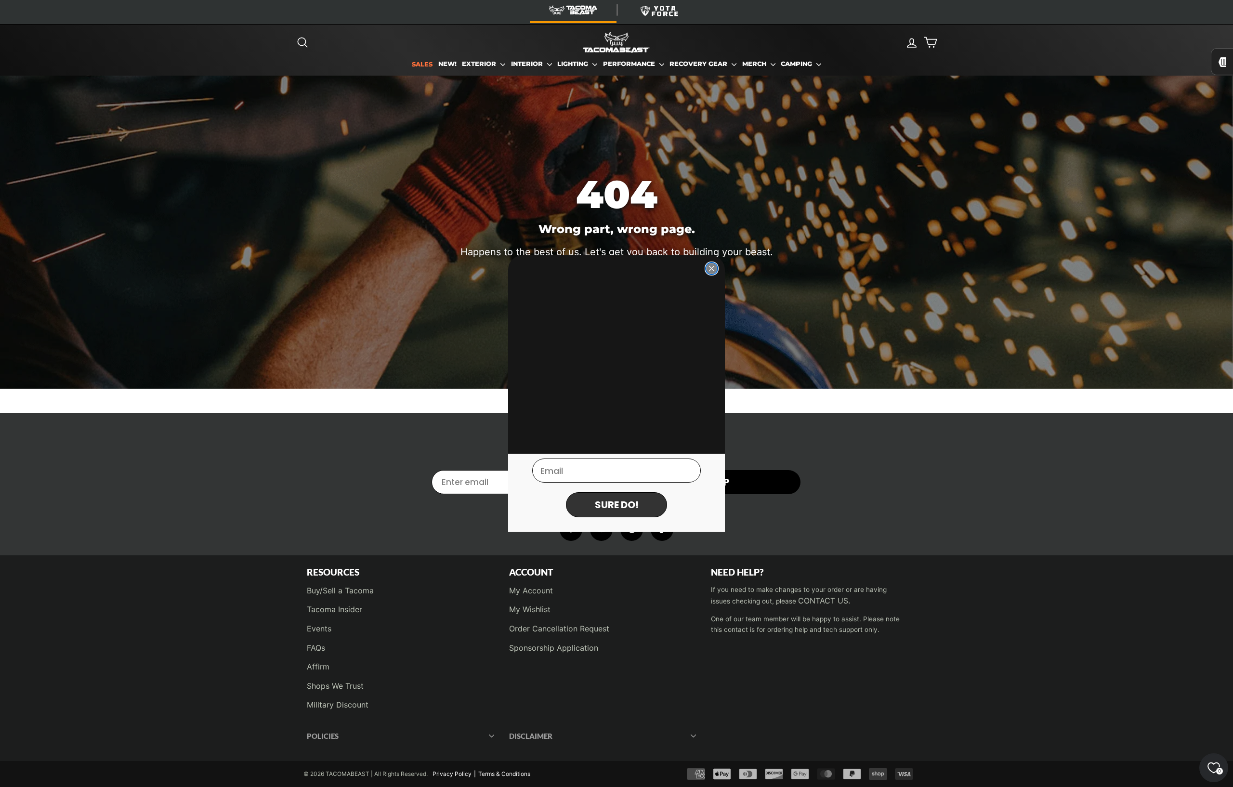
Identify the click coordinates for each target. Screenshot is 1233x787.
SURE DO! (617, 505)
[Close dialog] (712, 268)
